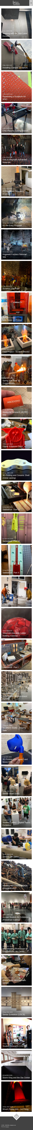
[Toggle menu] (31, 3)
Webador (7, 1126)
